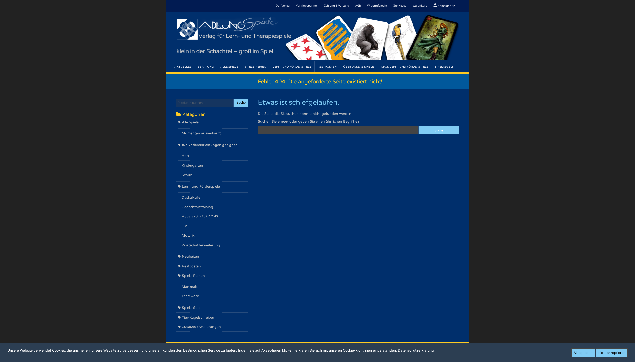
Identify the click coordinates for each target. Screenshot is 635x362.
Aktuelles (182, 66)
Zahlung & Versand (336, 5)
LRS (185, 226)
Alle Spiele (229, 66)
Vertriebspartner (307, 5)
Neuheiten (190, 256)
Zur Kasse (400, 5)
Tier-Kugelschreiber (198, 317)
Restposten (327, 66)
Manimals (190, 287)
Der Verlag (283, 5)
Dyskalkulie (191, 197)
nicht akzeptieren (611, 353)
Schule (187, 175)
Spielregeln (444, 66)
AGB (358, 5)
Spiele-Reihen (255, 66)
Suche (241, 102)
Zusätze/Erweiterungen (201, 327)
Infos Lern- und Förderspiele (404, 66)
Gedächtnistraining (197, 207)
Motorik (188, 235)
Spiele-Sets (191, 308)
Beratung (206, 66)
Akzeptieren (583, 353)
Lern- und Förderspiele (292, 66)
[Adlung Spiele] (317, 36)
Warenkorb (420, 5)
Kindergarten (192, 165)
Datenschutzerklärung (416, 350)
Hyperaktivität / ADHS (200, 216)
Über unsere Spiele (358, 66)
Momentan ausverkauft (201, 133)
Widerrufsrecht (377, 5)
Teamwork (190, 296)
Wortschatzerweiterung (201, 245)
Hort (185, 156)
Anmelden (444, 6)
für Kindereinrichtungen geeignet (209, 145)
